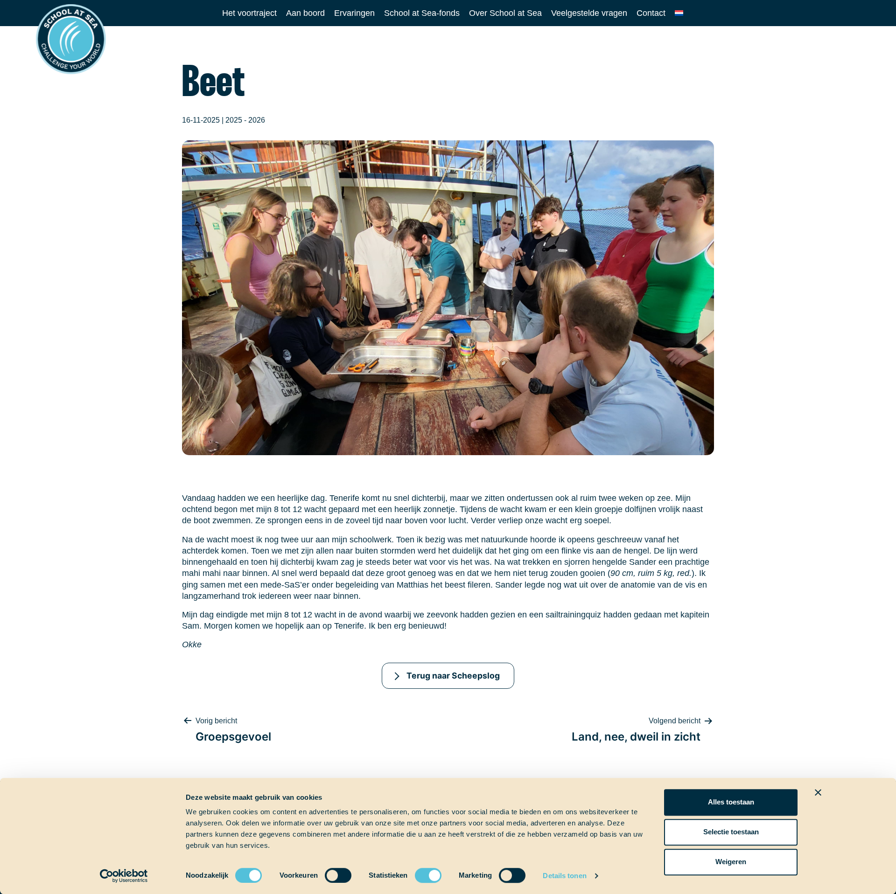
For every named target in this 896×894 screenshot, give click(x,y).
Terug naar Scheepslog (453, 675)
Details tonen (564, 876)
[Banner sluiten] (818, 792)
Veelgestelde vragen (589, 13)
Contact (651, 13)
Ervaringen (354, 13)
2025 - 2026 (245, 120)
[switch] (329, 872)
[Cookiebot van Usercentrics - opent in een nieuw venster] (124, 876)
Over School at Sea (505, 13)
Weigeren (730, 862)
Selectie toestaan (731, 832)
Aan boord (305, 13)
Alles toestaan (731, 802)
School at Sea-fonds (422, 13)
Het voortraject (249, 13)
